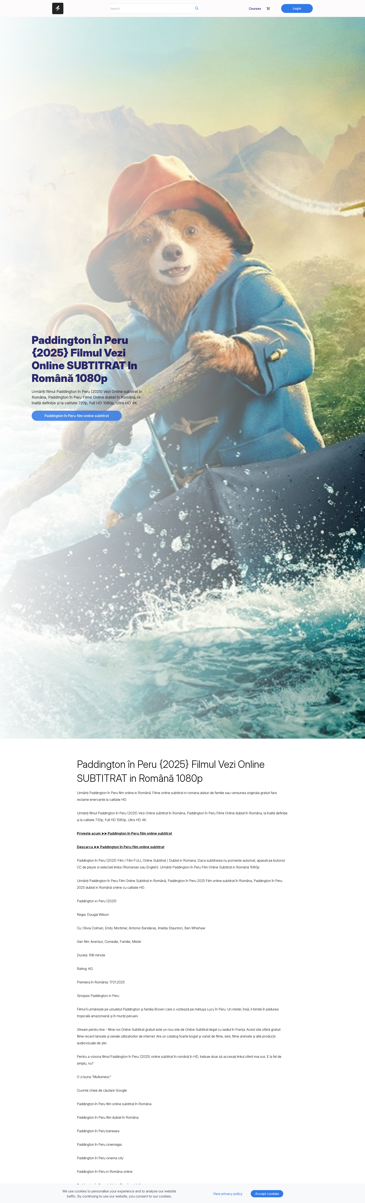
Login (297, 8)
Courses (255, 8)
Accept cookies (267, 1194)
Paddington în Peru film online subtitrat (77, 416)
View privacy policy (227, 1194)
